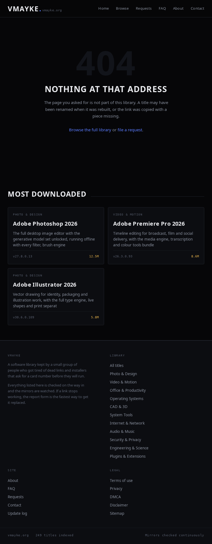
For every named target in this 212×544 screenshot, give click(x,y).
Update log (17, 513)
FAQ (162, 8)
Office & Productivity (128, 390)
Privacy (116, 488)
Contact (197, 8)
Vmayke (35, 8)
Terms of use (121, 480)
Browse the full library (90, 129)
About (178, 8)
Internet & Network (127, 423)
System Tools (121, 414)
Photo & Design (123, 373)
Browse (122, 8)
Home (103, 8)
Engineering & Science (129, 448)
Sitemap (117, 513)
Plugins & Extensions (127, 456)
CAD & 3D (119, 406)
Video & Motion (123, 382)
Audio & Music (122, 431)
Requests (144, 8)
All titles (116, 365)
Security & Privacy (125, 439)
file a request (130, 129)
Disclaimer (119, 505)
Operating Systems (126, 398)
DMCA (115, 496)
